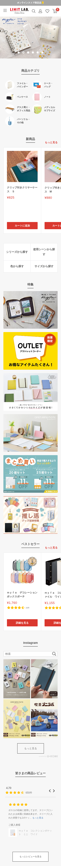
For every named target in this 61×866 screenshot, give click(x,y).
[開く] (34, 11)
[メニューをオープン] (5, 10)
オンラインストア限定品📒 (30, 2)
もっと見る (51, 142)
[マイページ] (40, 11)
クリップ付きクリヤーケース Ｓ (22, 189)
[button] (50, 790)
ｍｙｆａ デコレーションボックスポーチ (22, 594)
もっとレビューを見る (30, 856)
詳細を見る (22, 622)
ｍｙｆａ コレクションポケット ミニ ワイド (35, 832)
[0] (55, 11)
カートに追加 (22, 225)
